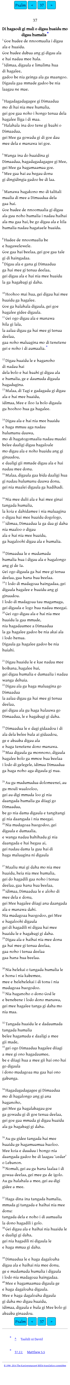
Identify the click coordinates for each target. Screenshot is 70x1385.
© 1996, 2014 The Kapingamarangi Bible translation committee (35, 1365)
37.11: (19, 1352)
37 (42, 5)
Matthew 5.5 (36, 1352)
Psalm (20, 5)
